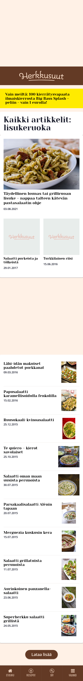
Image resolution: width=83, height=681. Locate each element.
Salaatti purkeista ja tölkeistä (21, 260)
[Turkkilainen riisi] (61, 237)
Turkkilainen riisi (58, 258)
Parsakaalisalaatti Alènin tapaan (28, 506)
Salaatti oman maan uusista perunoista (23, 478)
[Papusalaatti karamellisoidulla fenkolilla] (68, 400)
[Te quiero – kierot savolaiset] (68, 456)
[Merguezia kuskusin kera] (69, 541)
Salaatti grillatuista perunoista (23, 562)
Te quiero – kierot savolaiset (21, 450)
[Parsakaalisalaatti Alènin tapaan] (69, 513)
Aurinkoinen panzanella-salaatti (27, 591)
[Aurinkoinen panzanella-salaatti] (69, 597)
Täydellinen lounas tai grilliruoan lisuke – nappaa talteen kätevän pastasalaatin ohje (37, 198)
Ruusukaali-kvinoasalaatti (29, 420)
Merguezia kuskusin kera (28, 532)
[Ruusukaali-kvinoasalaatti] (68, 428)
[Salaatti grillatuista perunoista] (69, 569)
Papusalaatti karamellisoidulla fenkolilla (30, 393)
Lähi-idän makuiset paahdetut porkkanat (24, 365)
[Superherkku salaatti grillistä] (68, 625)
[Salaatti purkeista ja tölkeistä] (22, 237)
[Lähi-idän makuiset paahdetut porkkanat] (69, 372)
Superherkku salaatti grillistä (24, 619)
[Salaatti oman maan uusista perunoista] (68, 484)
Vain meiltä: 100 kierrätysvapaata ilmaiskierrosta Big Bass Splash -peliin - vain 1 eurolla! (37, 98)
